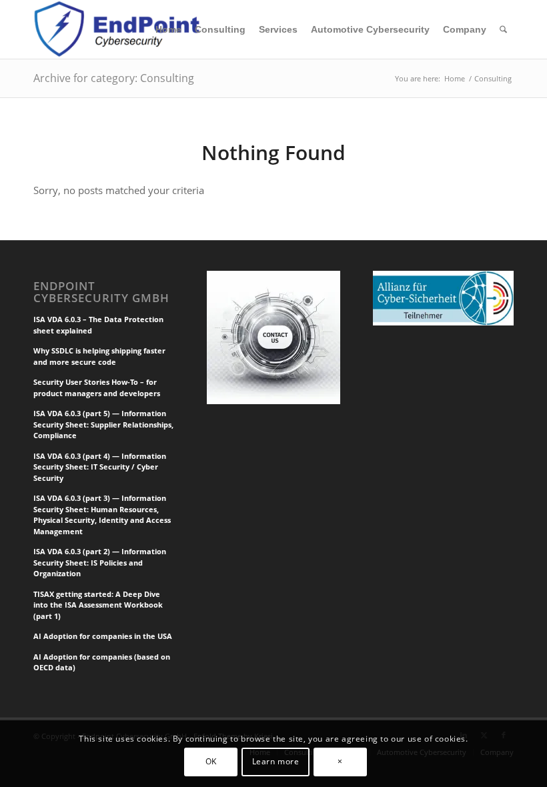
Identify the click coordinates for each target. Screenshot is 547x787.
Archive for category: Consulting (113, 78)
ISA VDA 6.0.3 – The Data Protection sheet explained (98, 324)
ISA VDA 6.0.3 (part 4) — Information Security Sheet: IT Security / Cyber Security (99, 467)
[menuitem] (168, 29)
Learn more (276, 761)
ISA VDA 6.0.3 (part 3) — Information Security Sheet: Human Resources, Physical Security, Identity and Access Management (102, 514)
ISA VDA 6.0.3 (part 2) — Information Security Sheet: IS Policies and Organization (99, 562)
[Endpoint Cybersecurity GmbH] (118, 29)
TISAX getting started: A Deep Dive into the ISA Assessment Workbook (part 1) (98, 605)
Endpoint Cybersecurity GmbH (101, 292)
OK (211, 761)
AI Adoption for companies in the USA (102, 636)
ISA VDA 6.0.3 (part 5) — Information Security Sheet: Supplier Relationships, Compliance (103, 424)
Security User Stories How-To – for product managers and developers (96, 387)
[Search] (503, 29)
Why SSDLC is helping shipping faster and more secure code (99, 356)
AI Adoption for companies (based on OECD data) (101, 662)
